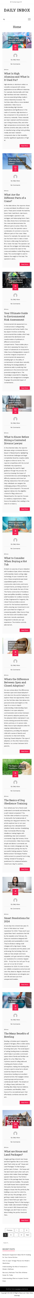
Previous (9, 1230)
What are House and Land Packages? (16, 1153)
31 (21, 1235)
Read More (24, 146)
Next (27, 1235)
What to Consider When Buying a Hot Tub (15, 561)
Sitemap (17, 1295)
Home (6, 69)
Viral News (17, 1289)
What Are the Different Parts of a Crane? (15, 198)
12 (26, 1230)
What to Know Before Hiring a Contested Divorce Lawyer (16, 440)
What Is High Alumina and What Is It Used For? (16, 77)
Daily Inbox (17, 10)
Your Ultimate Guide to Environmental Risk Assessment (16, 316)
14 (11, 1235)
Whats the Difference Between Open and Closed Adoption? (16, 682)
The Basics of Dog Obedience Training (15, 802)
